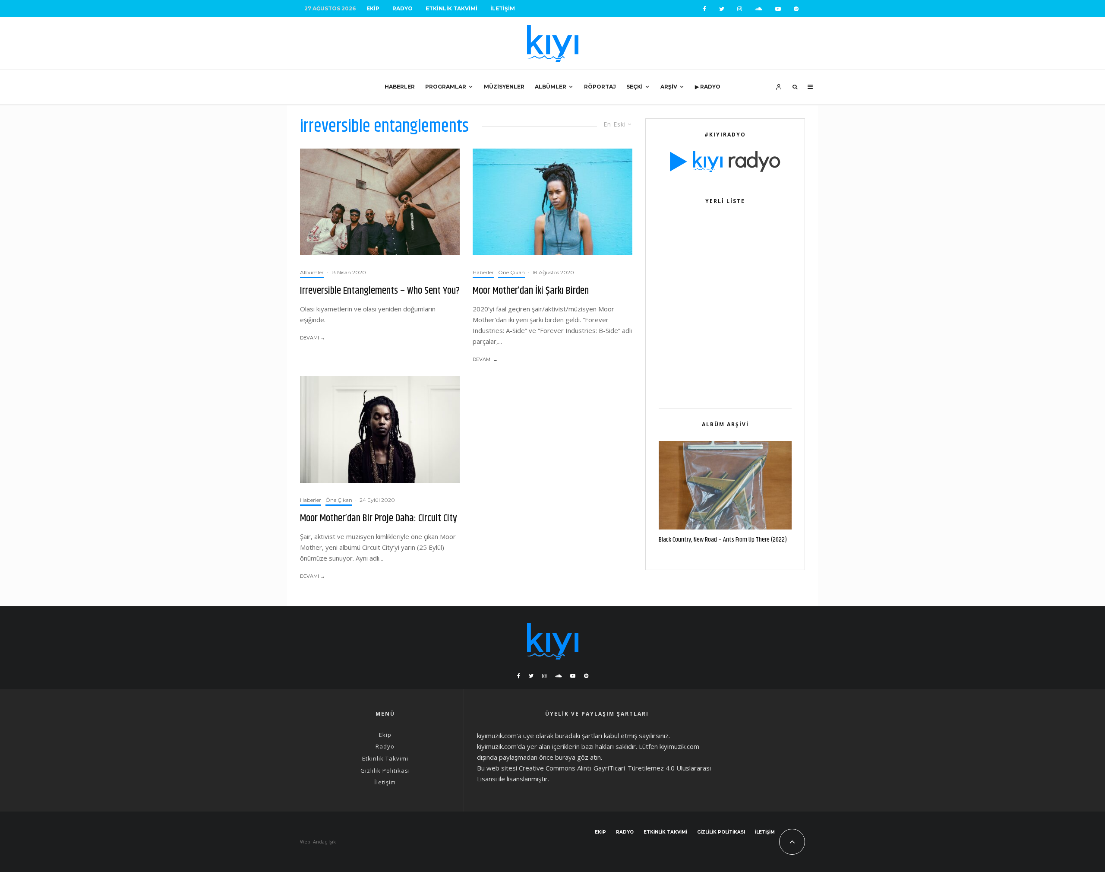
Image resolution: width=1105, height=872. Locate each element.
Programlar (445, 86)
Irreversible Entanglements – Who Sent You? (380, 291)
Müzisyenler (504, 86)
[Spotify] (796, 9)
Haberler (400, 86)
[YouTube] (778, 9)
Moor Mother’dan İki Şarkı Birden (531, 291)
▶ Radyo (707, 86)
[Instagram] (739, 9)
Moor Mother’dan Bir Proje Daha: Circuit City (378, 518)
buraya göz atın (578, 757)
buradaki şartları (578, 735)
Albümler (550, 86)
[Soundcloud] (758, 9)
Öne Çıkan (511, 272)
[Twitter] (722, 9)
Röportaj (600, 86)
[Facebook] (704, 9)
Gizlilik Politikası (385, 770)
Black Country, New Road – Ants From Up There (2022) (723, 540)
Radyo (402, 8)
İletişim (502, 8)
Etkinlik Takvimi (451, 8)
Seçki (634, 86)
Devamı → (312, 338)
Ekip (372, 8)
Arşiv (668, 86)
